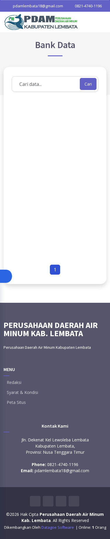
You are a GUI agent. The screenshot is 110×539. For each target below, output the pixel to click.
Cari (88, 84)
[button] (6, 276)
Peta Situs (16, 402)
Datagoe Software (58, 527)
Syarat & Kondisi (22, 392)
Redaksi (14, 382)
